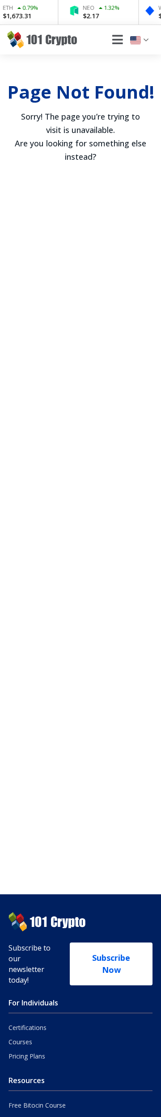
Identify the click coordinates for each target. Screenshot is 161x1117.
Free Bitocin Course (37, 1105)
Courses (20, 1042)
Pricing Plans (26, 1056)
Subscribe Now (111, 963)
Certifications (27, 1027)
